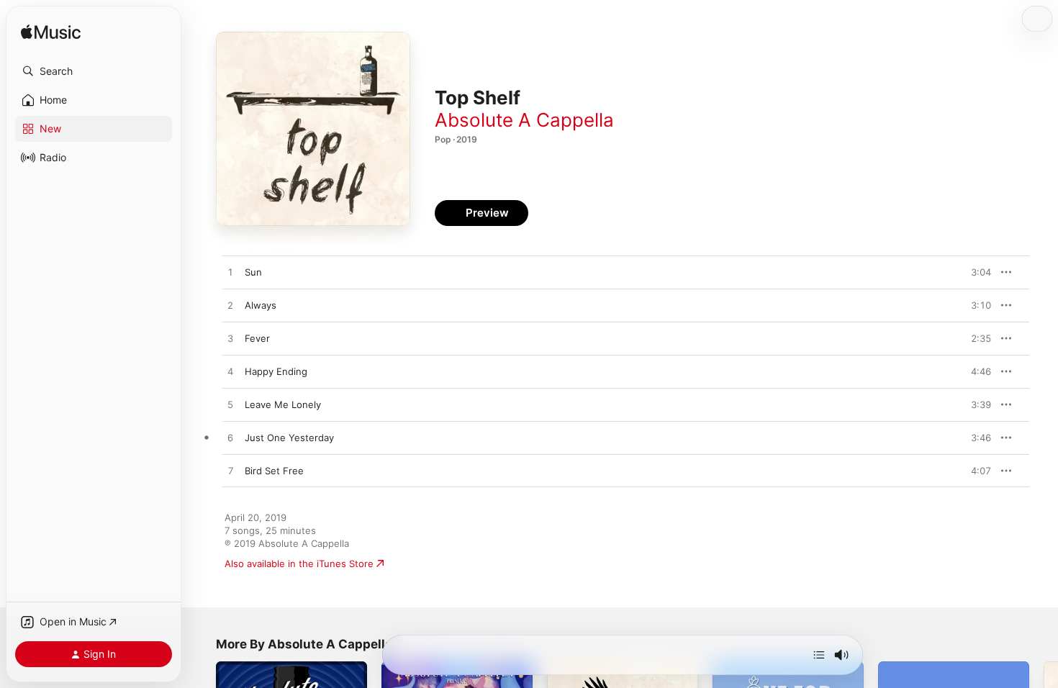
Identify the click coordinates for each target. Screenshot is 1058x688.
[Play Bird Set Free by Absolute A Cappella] (230, 471)
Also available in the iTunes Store (299, 563)
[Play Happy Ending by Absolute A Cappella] (230, 372)
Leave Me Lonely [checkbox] (283, 404)
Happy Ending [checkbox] (276, 371)
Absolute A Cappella (524, 120)
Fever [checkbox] (257, 338)
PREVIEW (975, 272)
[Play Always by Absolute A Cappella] (230, 305)
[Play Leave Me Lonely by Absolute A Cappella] (230, 405)
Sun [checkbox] (253, 272)
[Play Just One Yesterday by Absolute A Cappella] (230, 438)
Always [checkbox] (260, 305)
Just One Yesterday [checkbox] (289, 437)
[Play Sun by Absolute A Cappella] (230, 272)
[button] (93, 71)
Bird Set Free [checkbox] (274, 470)
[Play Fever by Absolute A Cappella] (230, 338)
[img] (51, 32)
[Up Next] (819, 655)
